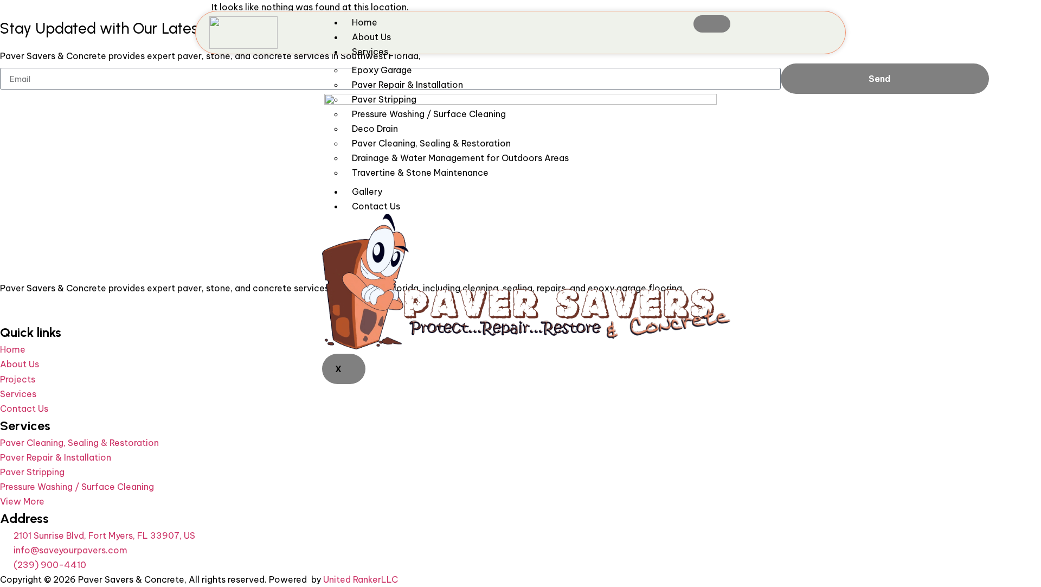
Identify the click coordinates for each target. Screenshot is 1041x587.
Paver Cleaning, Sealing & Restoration (431, 143)
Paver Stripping (384, 99)
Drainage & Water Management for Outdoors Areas (460, 157)
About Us (371, 36)
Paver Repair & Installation (407, 84)
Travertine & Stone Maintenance (420, 172)
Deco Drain (375, 128)
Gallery (367, 191)
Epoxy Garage (382, 70)
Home (364, 22)
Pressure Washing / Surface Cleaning (429, 114)
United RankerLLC (360, 579)
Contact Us (376, 206)
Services (370, 51)
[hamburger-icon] (711, 24)
